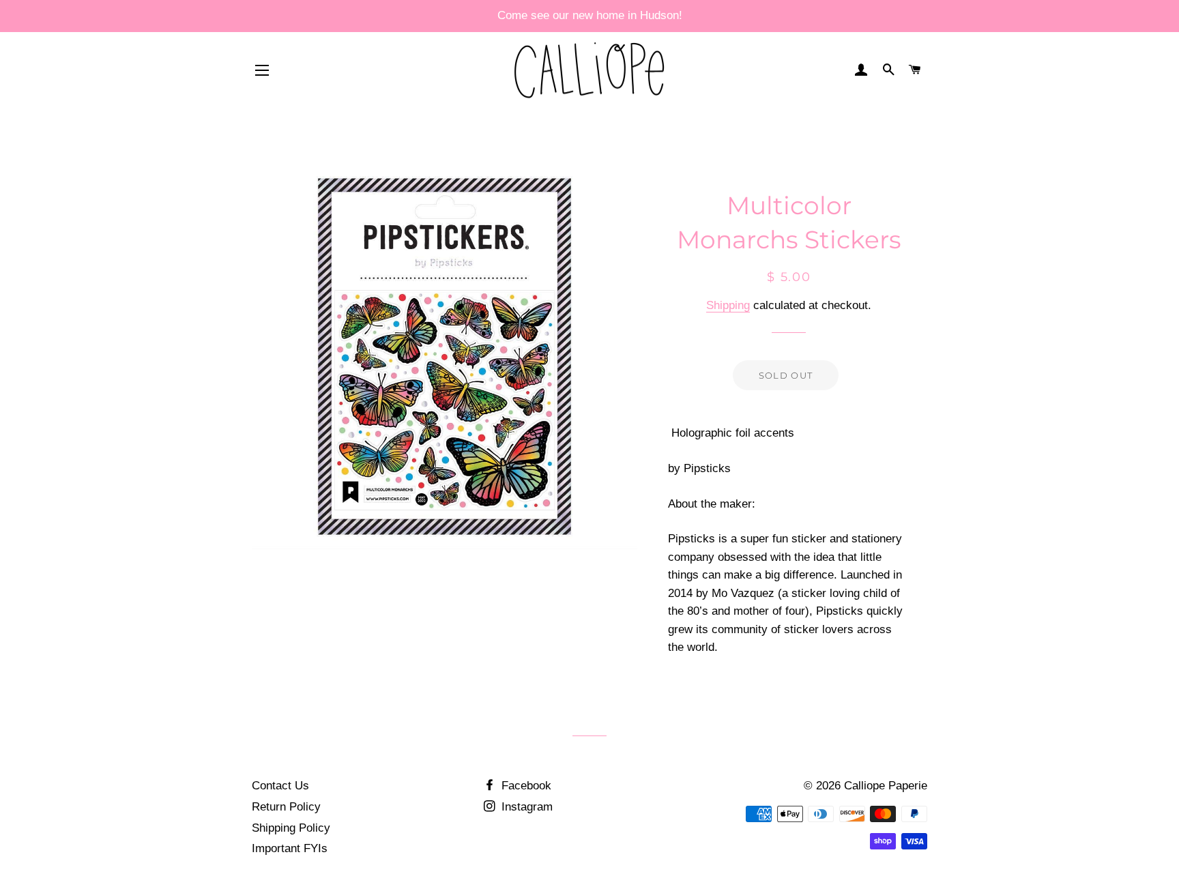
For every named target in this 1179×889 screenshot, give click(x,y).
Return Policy (286, 806)
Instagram (525, 806)
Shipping (728, 305)
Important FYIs (290, 848)
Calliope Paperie (885, 785)
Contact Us (280, 785)
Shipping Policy (291, 827)
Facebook (524, 785)
